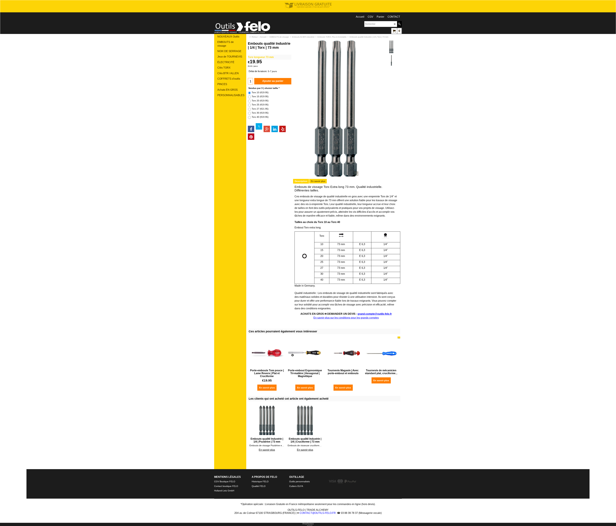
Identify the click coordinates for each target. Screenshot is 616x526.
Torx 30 (260, 112)
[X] (259, 126)
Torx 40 (260, 117)
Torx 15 (260, 96)
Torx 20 (260, 100)
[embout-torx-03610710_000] (391, 60)
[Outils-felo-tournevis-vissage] (242, 26)
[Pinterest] (251, 136)
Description (301, 181)
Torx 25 (260, 104)
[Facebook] (251, 129)
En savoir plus (318, 181)
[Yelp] (282, 129)
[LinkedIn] (274, 129)
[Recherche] (399, 24)
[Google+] (267, 129)
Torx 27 (260, 108)
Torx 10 (260, 92)
